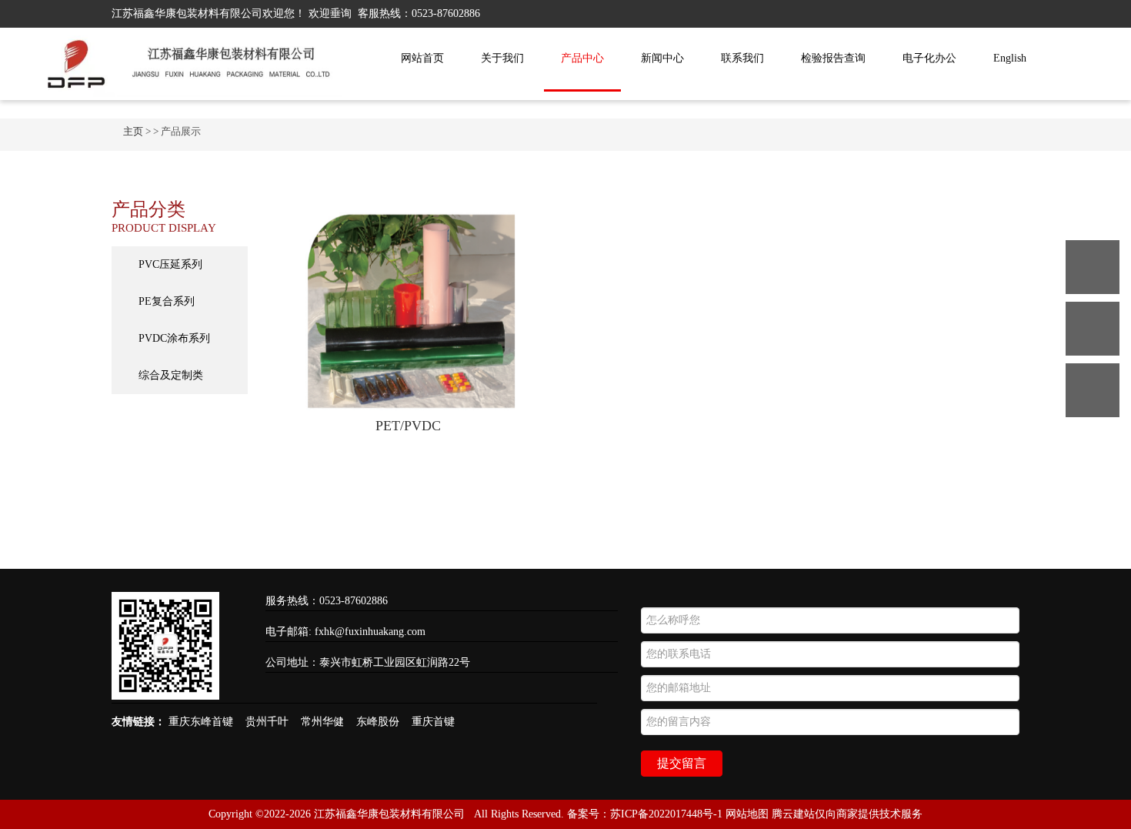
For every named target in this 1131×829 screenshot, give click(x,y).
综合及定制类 (170, 375)
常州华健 (322, 721)
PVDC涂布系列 (174, 338)
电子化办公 (929, 58)
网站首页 (422, 58)
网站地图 (747, 814)
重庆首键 (433, 721)
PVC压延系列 (170, 264)
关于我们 (502, 58)
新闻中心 (662, 58)
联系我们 (742, 58)
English (1009, 58)
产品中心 (582, 58)
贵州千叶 (267, 721)
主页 (133, 131)
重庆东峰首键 (200, 721)
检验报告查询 (833, 58)
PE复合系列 (166, 301)
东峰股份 (377, 721)
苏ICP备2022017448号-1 (666, 814)
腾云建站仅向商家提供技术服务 (847, 814)
